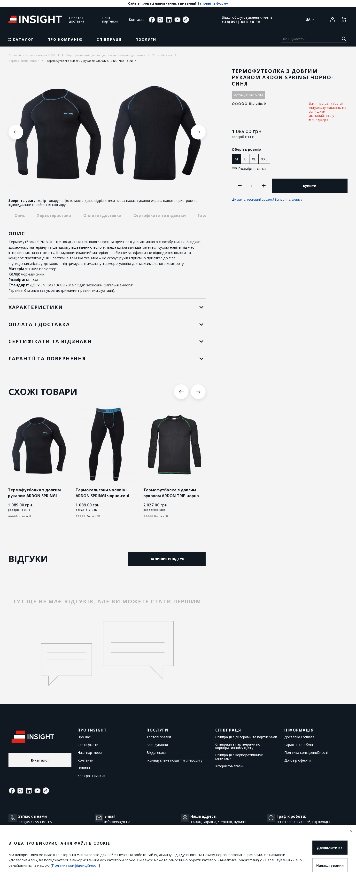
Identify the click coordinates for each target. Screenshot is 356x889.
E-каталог (40, 760)
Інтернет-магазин (229, 766)
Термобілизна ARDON (23, 60)
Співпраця (109, 39)
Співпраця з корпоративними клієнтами (239, 756)
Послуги (145, 39)
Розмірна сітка (252, 168)
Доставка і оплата (299, 737)
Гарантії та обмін (298, 745)
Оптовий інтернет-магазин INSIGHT (33, 55)
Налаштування (330, 865)
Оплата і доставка (76, 20)
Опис (20, 215)
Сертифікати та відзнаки (159, 215)
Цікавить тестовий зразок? (267, 199)
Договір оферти (297, 760)
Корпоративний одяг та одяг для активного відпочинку (105, 55)
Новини (83, 768)
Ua (308, 19)
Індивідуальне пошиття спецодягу (174, 760)
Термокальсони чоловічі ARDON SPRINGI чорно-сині (102, 492)
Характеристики (54, 215)
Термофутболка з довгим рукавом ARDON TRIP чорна (171, 492)
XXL (264, 159)
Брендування (157, 745)
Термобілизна (162, 55)
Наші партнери (110, 20)
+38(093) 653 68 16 (241, 21)
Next (198, 132)
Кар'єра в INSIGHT (92, 776)
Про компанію (65, 39)
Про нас (84, 737)
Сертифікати (87, 745)
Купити (309, 185)
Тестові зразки (159, 737)
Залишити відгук (167, 559)
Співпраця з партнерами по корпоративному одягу (237, 746)
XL (254, 159)
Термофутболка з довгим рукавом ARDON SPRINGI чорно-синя (34, 495)
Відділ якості (157, 752)
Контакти (137, 19)
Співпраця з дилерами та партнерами (246, 737)
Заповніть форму (212, 3)
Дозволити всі (330, 847)
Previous (15, 132)
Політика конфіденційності (306, 752)
